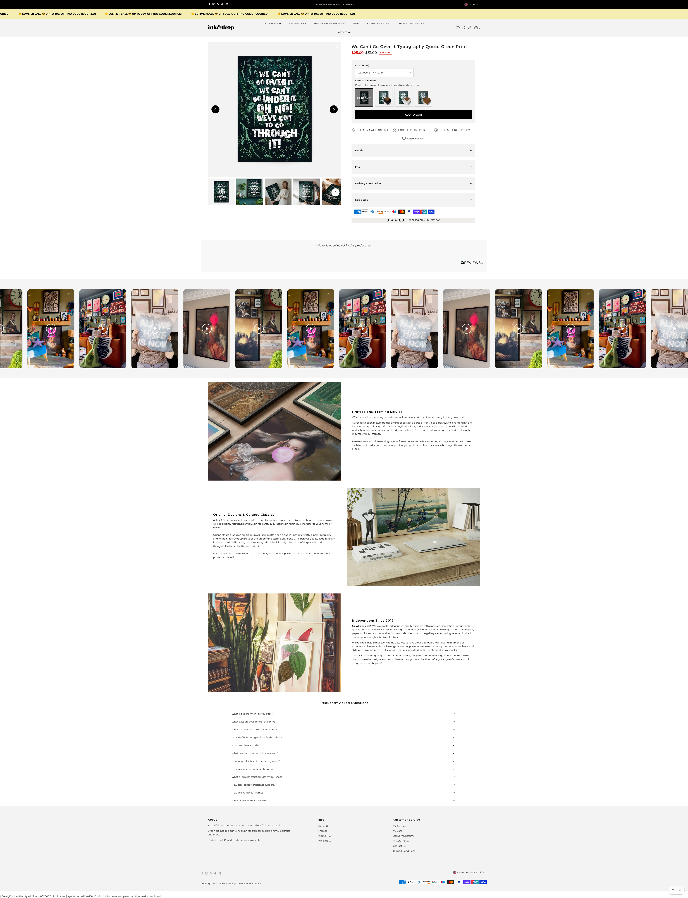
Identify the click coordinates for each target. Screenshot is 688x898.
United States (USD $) (469, 872)
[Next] (407, 5)
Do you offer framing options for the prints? (257, 737)
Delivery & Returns (403, 835)
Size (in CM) (362, 65)
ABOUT (342, 32)
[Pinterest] (218, 4)
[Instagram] (214, 4)
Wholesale (324, 840)
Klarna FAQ (325, 835)
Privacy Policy (401, 840)
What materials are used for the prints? (254, 729)
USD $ (472, 4)
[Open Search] (463, 27)
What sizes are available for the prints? (254, 721)
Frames (322, 830)
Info (357, 166)
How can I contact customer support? (253, 784)
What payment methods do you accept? (255, 753)
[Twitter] (227, 4)
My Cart (397, 830)
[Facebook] (209, 4)
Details (359, 150)
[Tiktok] (222, 4)
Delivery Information (368, 183)
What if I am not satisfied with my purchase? (257, 776)
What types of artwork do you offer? (252, 713)
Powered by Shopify (249, 883)
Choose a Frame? (365, 80)
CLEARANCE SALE (378, 23)
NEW (356, 23)
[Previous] (281, 5)
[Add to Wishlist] (337, 46)
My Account (400, 826)
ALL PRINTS (271, 23)
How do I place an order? (246, 745)
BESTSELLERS (297, 23)
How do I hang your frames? (248, 792)
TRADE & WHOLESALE (411, 23)
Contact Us (399, 845)
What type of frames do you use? (250, 800)
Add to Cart (413, 114)
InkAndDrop (228, 883)
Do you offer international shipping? (253, 769)
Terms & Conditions (404, 850)
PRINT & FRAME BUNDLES (330, 23)
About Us (323, 826)
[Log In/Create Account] (469, 27)
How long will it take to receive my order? (256, 761)
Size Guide (361, 199)
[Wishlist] (458, 28)
